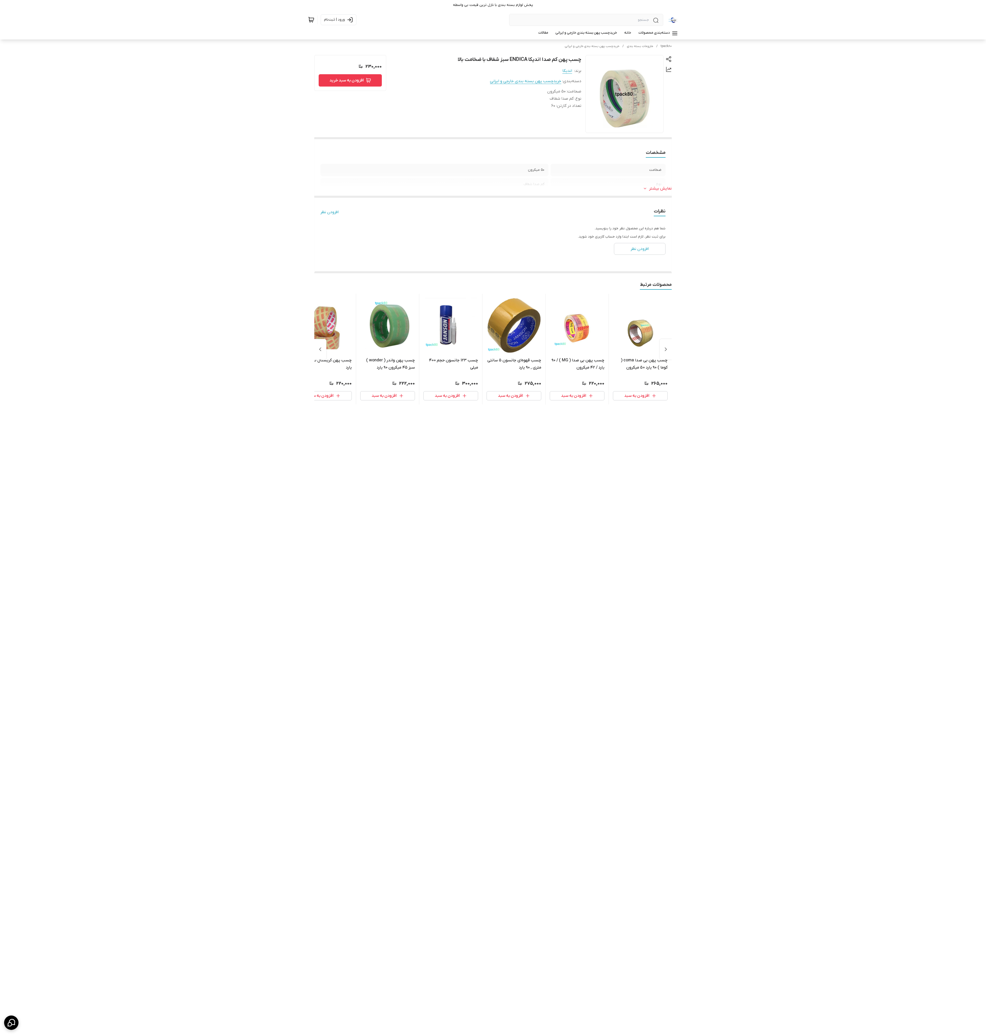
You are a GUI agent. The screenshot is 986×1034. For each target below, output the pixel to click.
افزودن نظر (329, 212)
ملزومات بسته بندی (640, 46)
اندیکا (567, 70)
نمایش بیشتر (660, 188)
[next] (320, 349)
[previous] (666, 349)
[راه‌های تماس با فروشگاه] (11, 1023)
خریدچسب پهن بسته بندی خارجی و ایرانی (592, 46)
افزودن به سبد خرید (346, 80)
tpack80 (666, 46)
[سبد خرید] (311, 20)
